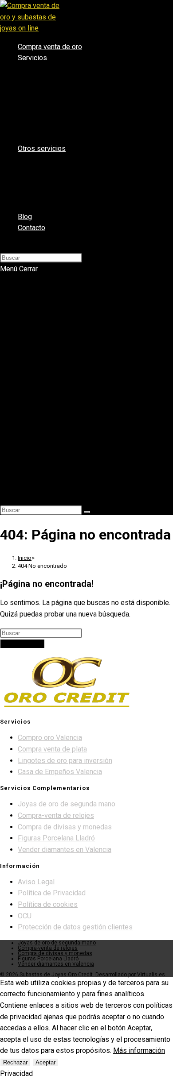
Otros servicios (40, 395)
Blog (24, 467)
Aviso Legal (36, 882)
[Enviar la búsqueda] (87, 512)
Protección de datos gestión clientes (75, 927)
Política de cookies (48, 904)
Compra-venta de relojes (56, 815)
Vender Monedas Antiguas (74, 419)
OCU (24, 916)
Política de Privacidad (52, 893)
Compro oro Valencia (66, 312)
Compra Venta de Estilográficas (81, 455)
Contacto (31, 479)
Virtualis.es (151, 974)
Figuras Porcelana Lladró (56, 838)
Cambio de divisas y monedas (79, 431)
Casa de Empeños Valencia (75, 347)
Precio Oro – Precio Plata (72, 371)
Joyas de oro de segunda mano (66, 804)
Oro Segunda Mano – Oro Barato (83, 383)
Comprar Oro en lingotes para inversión (92, 359)
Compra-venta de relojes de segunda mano (98, 443)
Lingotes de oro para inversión (65, 760)
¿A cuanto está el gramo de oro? (83, 407)
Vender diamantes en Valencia (79, 335)
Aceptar (45, 1062)
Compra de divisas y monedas (65, 827)
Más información (139, 1050)
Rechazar (15, 1062)
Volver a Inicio (22, 644)
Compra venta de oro (49, 288)
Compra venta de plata (68, 324)
